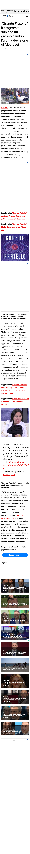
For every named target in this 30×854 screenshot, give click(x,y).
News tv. (4, 108)
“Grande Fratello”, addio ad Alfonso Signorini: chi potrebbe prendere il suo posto (14, 216)
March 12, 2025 (9, 475)
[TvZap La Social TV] (7, 16)
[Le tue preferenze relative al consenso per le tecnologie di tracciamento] (28, 640)
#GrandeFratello (16, 462)
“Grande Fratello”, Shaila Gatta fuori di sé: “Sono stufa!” (14, 227)
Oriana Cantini (13, 48)
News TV (21, 48)
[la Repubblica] (21, 11)
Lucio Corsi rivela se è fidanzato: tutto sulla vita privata (15, 401)
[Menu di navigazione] (27, 16)
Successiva (14, 555)
